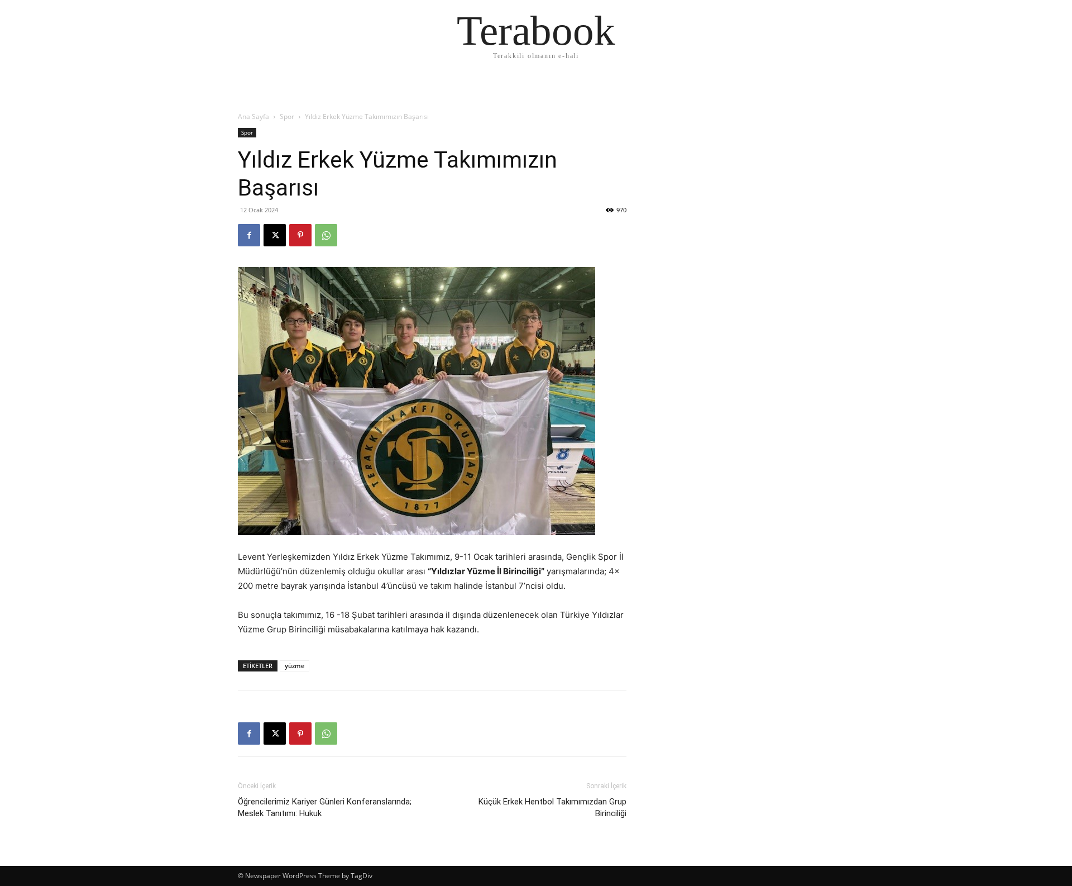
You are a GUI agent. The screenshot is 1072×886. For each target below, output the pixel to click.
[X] (275, 235)
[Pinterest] (300, 235)
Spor (287, 116)
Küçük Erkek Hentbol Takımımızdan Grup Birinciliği (552, 807)
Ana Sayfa (253, 116)
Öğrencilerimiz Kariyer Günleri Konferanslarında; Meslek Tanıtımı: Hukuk (324, 807)
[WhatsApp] (326, 235)
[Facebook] (249, 235)
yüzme (294, 665)
